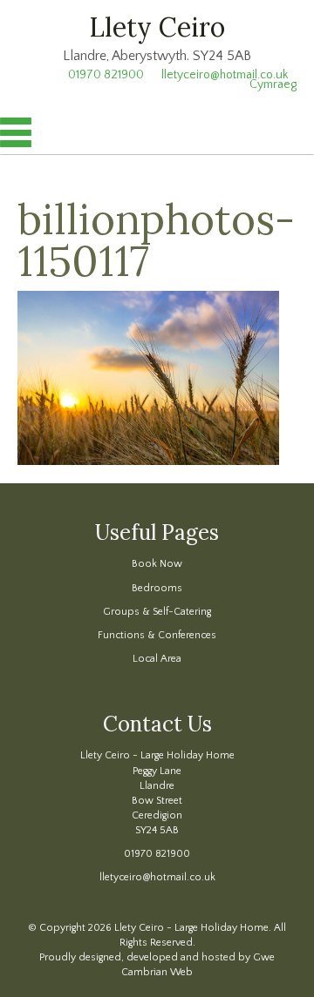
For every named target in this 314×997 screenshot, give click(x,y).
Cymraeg (273, 84)
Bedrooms (157, 588)
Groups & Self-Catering (157, 611)
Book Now (157, 563)
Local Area (157, 658)
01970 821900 (157, 853)
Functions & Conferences (157, 635)
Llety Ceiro (157, 27)
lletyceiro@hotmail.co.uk (157, 877)
